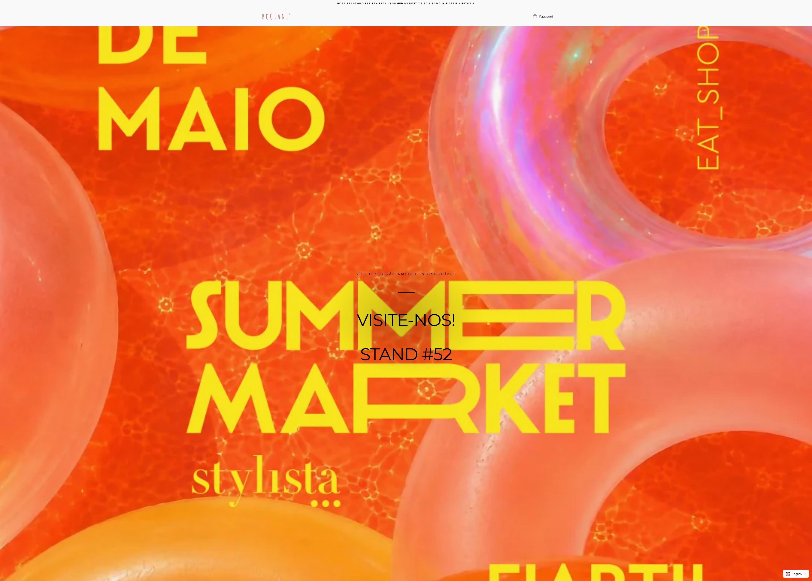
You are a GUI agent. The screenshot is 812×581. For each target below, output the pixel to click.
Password (546, 16)
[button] (796, 574)
